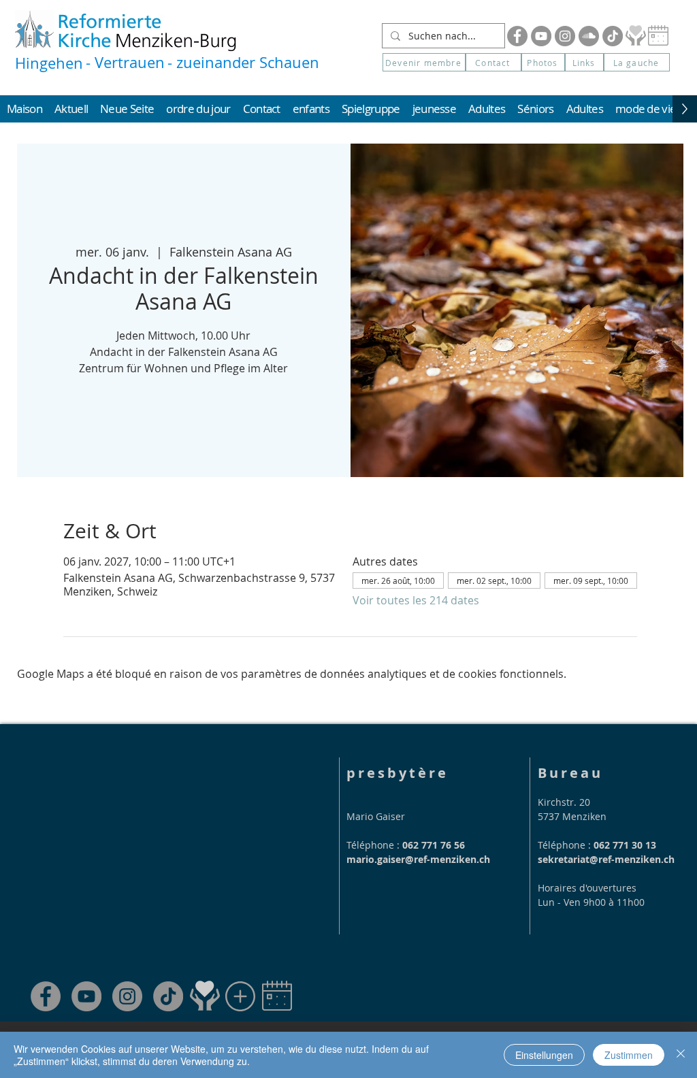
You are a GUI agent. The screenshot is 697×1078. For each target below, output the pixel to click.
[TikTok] (168, 996)
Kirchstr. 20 (564, 802)
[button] (637, 62)
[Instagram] (565, 36)
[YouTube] (541, 36)
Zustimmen (628, 1055)
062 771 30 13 (625, 844)
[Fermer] (680, 1055)
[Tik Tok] (612, 36)
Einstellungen (544, 1055)
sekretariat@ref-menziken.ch (606, 859)
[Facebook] (517, 36)
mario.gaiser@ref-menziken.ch (418, 859)
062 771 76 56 (433, 844)
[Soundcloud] (589, 36)
